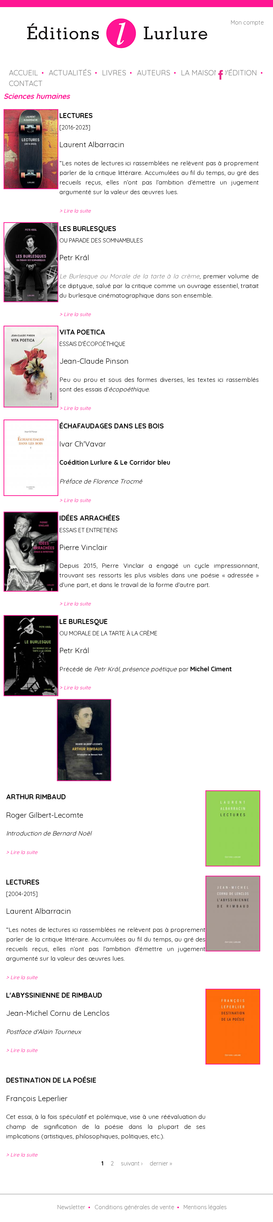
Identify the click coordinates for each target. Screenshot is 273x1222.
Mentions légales (205, 1207)
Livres (114, 72)
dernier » (161, 1163)
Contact (26, 83)
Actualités (70, 72)
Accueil (23, 72)
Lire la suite (77, 211)
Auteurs (153, 72)
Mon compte (247, 22)
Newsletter (71, 1207)
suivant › (132, 1163)
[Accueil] (117, 44)
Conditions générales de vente (134, 1207)
